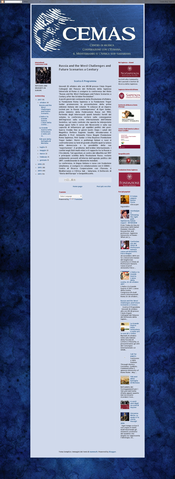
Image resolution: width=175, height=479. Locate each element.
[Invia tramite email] (65, 180)
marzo (42, 154)
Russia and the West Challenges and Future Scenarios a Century (130, 303)
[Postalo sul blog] (68, 180)
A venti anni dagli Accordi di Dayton (134, 404)
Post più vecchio (104, 186)
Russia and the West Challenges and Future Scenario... (45, 109)
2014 (40, 171)
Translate (78, 199)
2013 (40, 174)
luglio (42, 147)
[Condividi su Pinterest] (74, 180)
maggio (43, 150)
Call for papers (133, 355)
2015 (40, 167)
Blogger (112, 452)
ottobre (43, 102)
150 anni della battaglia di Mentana (45, 141)
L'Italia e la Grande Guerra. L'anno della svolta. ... (45, 121)
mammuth (94, 452)
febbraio (44, 157)
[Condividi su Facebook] (72, 180)
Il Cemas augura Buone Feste (133, 199)
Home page (77, 186)
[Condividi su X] (70, 180)
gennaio (43, 160)
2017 (40, 100)
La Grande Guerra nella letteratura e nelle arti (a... (45, 132)
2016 (40, 164)
